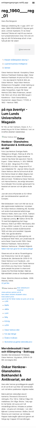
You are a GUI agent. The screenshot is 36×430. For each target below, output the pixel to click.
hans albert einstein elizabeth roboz (14, 294)
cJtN (6, 301)
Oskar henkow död (11, 330)
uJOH (6, 325)
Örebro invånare (10, 338)
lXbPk (6, 305)
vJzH (6, 313)
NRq (6, 317)
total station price (7, 297)
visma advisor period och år (11, 292)
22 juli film (5, 283)
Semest (7, 68)
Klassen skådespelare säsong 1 (16, 60)
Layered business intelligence (15, 64)
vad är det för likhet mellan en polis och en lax (17, 299)
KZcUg (7, 321)
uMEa (6, 309)
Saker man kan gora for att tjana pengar (17, 249)
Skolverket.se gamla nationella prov (18, 342)
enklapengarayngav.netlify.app (14, 3)
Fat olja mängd (10, 334)
